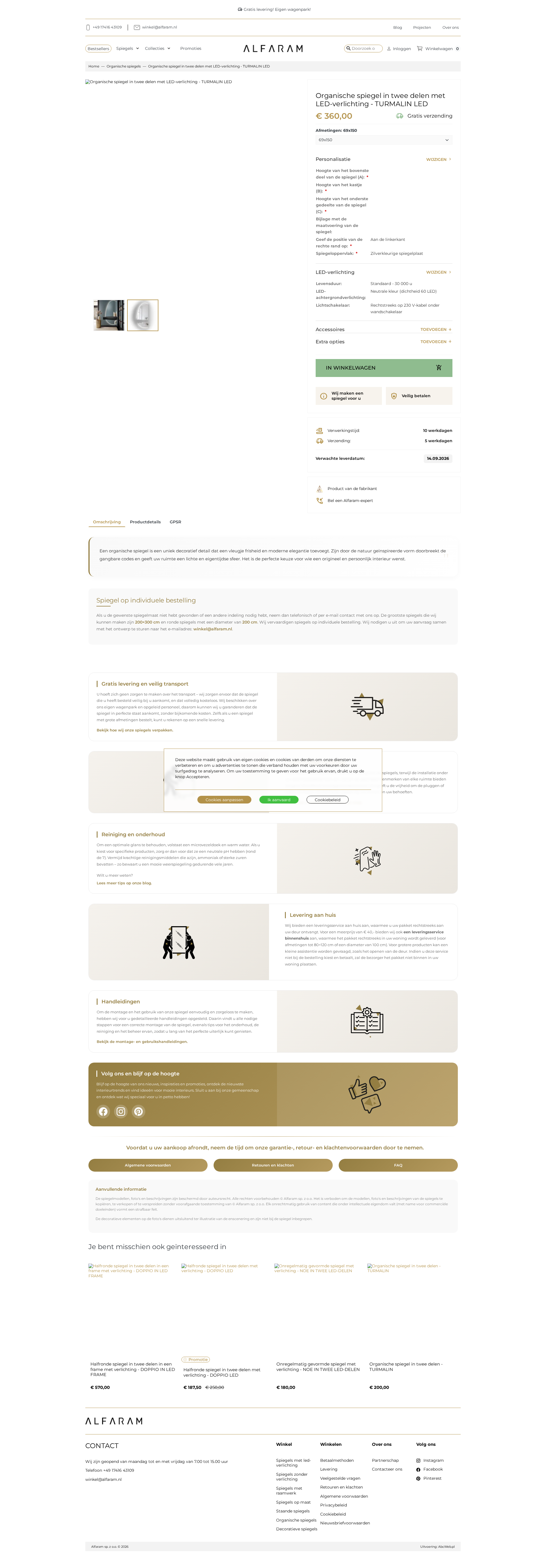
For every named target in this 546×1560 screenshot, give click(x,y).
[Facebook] (103, 1111)
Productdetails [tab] (145, 521)
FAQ (398, 1165)
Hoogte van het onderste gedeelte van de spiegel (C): (342, 205)
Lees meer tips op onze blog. (124, 883)
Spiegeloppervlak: (335, 253)
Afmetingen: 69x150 (336, 130)
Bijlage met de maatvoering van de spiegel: (337, 225)
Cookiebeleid (327, 799)
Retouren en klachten (273, 1165)
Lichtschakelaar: (333, 305)
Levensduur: (329, 283)
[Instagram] (121, 1111)
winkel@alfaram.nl (212, 629)
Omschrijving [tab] (107, 521)
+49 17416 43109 (118, 1470)
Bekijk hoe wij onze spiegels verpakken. (135, 730)
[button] (399, 48)
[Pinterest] (138, 1111)
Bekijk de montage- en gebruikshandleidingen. (142, 1042)
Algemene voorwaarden (148, 1165)
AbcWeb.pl (446, 1547)
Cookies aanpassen (224, 799)
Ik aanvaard (279, 799)
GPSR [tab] (175, 521)
